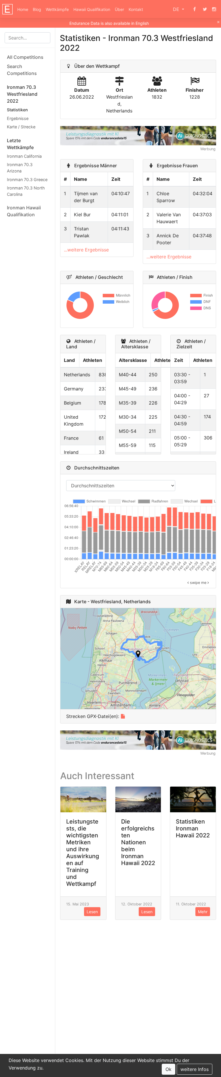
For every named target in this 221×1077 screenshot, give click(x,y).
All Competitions (25, 57)
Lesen (92, 911)
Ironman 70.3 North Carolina (26, 191)
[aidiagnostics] (138, 135)
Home (22, 9)
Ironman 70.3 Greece (27, 179)
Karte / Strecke (21, 126)
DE (177, 9)
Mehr (202, 911)
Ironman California (24, 156)
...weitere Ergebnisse (86, 250)
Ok (168, 1069)
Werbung (208, 149)
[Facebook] (194, 9)
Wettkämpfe (57, 9)
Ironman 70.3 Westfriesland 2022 (22, 94)
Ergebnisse (17, 118)
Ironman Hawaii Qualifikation (24, 211)
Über (119, 9)
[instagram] (214, 9)
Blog (37, 9)
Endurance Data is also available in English (109, 23)
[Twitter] (204, 9)
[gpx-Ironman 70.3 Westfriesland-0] (123, 716)
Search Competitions (22, 69)
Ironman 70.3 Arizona (20, 167)
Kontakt (136, 9)
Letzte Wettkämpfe (20, 144)
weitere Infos (194, 1069)
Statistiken (17, 109)
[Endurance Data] (7, 9)
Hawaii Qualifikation (91, 9)
